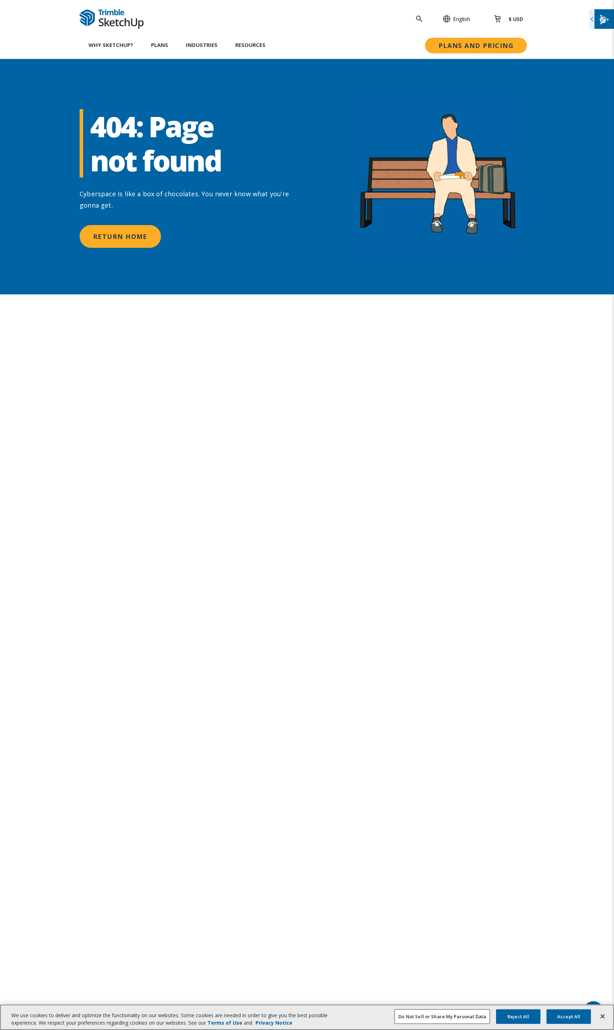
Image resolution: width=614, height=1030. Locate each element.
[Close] (602, 1016)
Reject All (518, 1016)
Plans (159, 44)
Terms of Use (225, 1022)
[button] (453, 18)
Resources (250, 44)
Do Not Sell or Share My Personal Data (442, 1016)
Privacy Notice (273, 1022)
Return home (120, 236)
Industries (201, 44)
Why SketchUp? (110, 44)
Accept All (568, 1016)
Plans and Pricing (475, 45)
